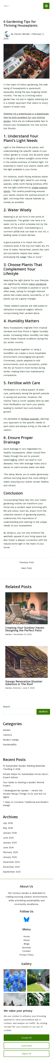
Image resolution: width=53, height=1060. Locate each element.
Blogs (26, 944)
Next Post (26, 568)
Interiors (17, 688)
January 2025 (10, 842)
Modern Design (11, 739)
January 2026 (10, 833)
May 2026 (8, 828)
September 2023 (12, 871)
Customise (26, 1045)
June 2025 (8, 837)
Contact (26, 951)
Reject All (26, 1053)
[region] (26, 1033)
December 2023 (11, 862)
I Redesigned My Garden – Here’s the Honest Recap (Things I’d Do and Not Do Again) (24, 793)
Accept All (26, 1037)
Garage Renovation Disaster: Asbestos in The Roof (24, 683)
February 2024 (10, 852)
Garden (8, 634)
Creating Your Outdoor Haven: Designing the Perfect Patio (24, 629)
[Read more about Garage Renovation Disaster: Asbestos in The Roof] (26, 661)
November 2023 (11, 867)
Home (26, 936)
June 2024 (8, 847)
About (26, 940)
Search (6, 706)
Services (26, 947)
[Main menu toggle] (46, 6)
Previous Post (26, 562)
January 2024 (10, 857)
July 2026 (8, 823)
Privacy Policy (26, 954)
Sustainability (10, 744)
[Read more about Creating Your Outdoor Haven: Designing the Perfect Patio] (26, 608)
